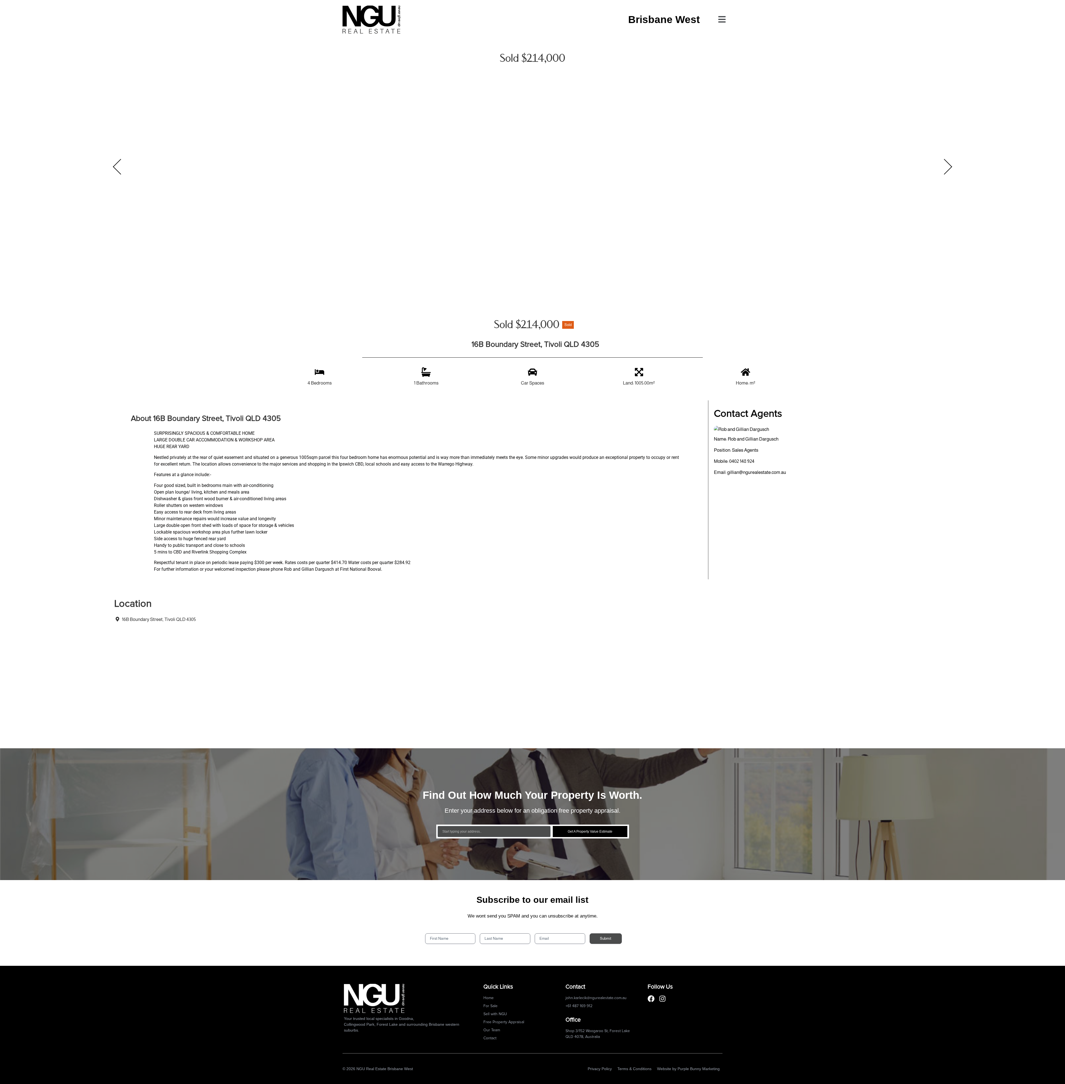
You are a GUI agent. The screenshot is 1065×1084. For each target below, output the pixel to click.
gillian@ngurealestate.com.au (756, 472)
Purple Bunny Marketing (699, 1069)
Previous (117, 167)
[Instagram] (662, 998)
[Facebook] (651, 998)
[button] (722, 19)
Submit (605, 938)
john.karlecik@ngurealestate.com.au (596, 998)
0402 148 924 (741, 461)
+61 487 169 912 (579, 1006)
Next (948, 167)
